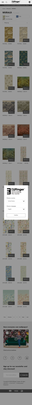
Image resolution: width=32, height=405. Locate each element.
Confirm (16, 215)
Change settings (5, 402)
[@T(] (3, 2)
